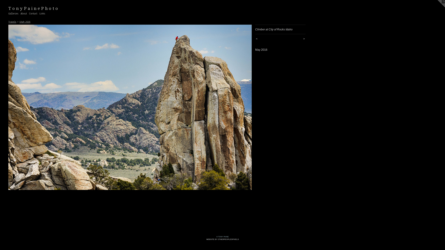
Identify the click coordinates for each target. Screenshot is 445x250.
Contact (33, 13)
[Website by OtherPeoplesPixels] (438, 7)
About (24, 13)
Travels (12, 22)
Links (42, 13)
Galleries (13, 13)
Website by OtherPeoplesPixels (222, 239)
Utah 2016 (24, 22)
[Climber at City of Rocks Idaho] (130, 107)
